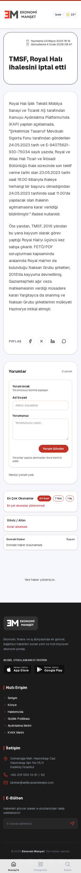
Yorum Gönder (53, 449)
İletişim (12, 683)
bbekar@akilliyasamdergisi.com (32, 768)
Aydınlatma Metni (19, 711)
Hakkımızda (15, 697)
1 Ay (70, 498)
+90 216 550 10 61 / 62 (27, 760)
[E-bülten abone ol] (72, 809)
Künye (12, 690)
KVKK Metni (16, 718)
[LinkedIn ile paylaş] (52, 341)
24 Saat (44, 498)
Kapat (71, 539)
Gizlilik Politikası (19, 704)
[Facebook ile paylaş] (30, 341)
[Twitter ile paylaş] (41, 341)
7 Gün (58, 498)
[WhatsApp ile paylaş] (64, 341)
